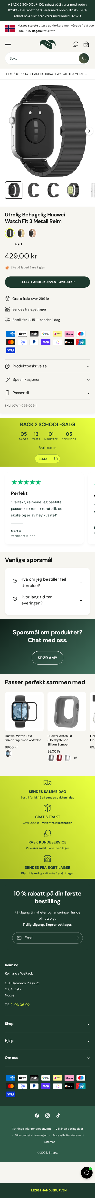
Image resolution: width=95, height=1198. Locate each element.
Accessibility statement (68, 1135)
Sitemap (49, 1142)
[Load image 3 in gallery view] (53, 190)
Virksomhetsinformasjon (31, 1135)
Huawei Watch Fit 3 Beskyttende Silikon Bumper (60, 740)
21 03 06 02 (20, 1005)
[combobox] (47, 58)
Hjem (8, 74)
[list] (47, 28)
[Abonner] (77, 937)
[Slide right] (89, 131)
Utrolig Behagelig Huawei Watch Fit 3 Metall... (51, 74)
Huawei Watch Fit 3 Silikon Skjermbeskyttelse (23, 738)
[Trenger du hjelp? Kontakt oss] (75, 44)
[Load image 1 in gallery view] (13, 190)
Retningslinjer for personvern (31, 1129)
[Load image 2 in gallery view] (33, 190)
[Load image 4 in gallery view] (73, 190)
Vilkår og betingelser (69, 1129)
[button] (7, 44)
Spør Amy (47, 657)
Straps (53, 1152)
